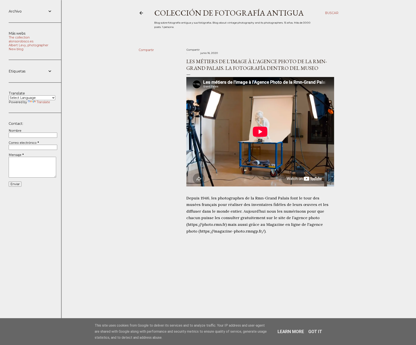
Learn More (291, 331)
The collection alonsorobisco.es (21, 39)
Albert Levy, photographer (28, 45)
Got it (315, 331)
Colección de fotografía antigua (229, 13)
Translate (43, 102)
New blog (16, 49)
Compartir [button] (146, 50)
